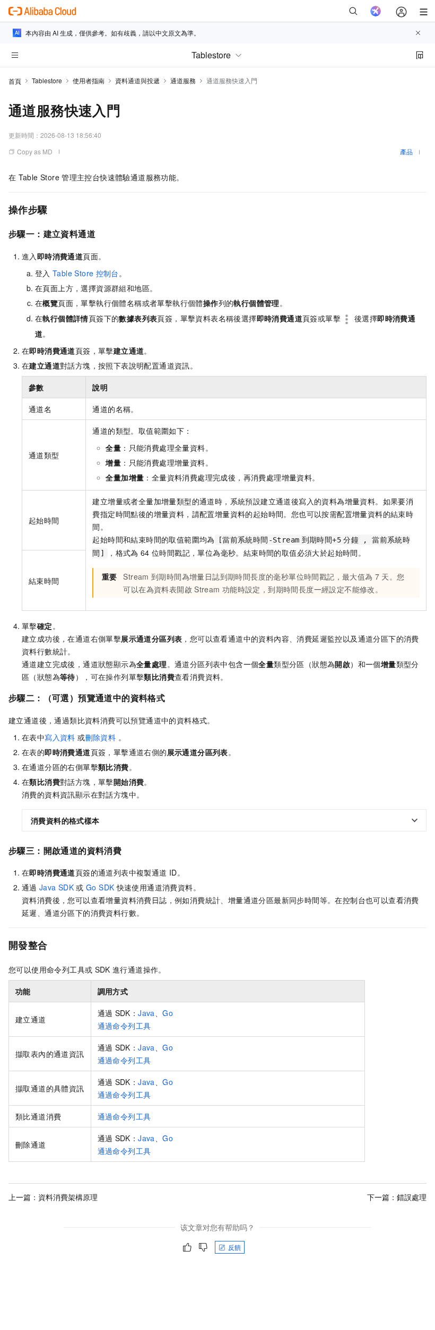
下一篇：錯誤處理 (397, 1197)
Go (167, 1013)
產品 (406, 151)
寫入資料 (60, 737)
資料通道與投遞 (137, 80)
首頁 (14, 80)
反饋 (234, 1247)
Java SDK (56, 887)
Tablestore (47, 80)
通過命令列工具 (124, 1025)
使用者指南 (89, 80)
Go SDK (100, 887)
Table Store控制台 (86, 273)
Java (146, 1013)
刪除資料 (100, 737)
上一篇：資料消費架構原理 (53, 1197)
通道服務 (183, 80)
